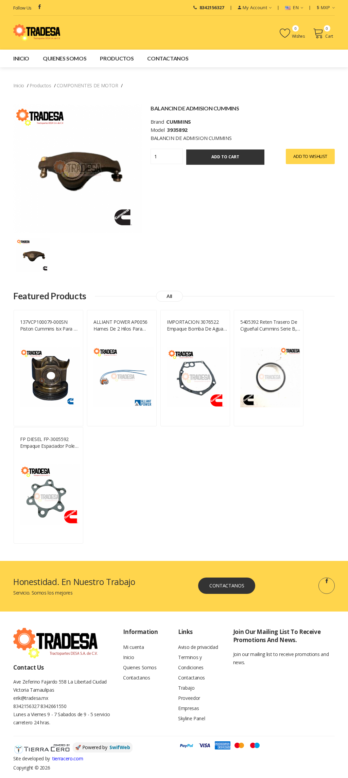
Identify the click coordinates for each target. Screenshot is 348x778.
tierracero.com (67, 758)
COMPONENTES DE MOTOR (87, 85)
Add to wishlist (310, 156)
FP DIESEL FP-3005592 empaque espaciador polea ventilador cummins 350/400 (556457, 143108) (48, 442)
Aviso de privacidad (198, 647)
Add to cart (225, 157)
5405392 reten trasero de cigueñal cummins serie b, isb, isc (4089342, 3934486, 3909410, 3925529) (268, 325)
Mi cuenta (133, 647)
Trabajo (186, 688)
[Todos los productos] (33, 255)
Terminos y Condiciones (191, 662)
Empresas (188, 708)
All (169, 296)
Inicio (21, 58)
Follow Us (22, 8)
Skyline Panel (191, 718)
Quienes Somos (64, 58)
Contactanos (167, 58)
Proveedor (189, 698)
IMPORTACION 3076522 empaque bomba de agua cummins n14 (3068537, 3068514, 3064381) (195, 325)
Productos (117, 58)
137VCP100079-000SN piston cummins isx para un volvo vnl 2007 (50, 325)
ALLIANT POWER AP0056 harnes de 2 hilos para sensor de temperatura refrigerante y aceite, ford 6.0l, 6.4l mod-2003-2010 (121, 325)
